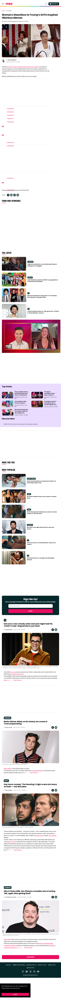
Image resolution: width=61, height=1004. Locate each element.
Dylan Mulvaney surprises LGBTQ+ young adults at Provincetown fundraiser (42, 280)
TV (28, 293)
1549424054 (10, 122)
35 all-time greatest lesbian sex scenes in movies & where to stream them (42, 512)
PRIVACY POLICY (42, 965)
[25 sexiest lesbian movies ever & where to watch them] (14, 496)
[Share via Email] (11, 195)
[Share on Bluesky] (17, 195)
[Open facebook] (23, 971)
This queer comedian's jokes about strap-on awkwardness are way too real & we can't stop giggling (51, 396)
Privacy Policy (6, 988)
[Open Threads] (30, 971)
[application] (31, 336)
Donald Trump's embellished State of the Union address (23, 67)
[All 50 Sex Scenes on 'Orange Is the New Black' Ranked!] (14, 557)
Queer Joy (30, 277)
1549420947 (10, 190)
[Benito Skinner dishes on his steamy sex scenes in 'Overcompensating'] (30, 747)
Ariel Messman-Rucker (10, 897)
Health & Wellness (31, 478)
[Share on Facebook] (8, 195)
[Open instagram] (34, 971)
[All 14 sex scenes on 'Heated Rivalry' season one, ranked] (14, 542)
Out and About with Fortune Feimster (20, 402)
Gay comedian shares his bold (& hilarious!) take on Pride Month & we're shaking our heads (21, 395)
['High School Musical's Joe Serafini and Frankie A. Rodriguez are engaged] (14, 264)
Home (3, 10)
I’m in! (30, 611)
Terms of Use (16, 988)
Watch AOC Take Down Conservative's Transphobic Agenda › (21, 424)
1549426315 (10, 178)
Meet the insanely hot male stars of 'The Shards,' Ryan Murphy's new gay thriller (42, 296)
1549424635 (10, 115)
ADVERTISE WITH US (31, 965)
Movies (29, 494)
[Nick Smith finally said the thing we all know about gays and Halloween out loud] (7, 412)
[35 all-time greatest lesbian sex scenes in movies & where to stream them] (14, 511)
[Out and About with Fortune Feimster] (7, 404)
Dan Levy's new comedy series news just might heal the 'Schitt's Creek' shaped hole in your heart (28, 625)
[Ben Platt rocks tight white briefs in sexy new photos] (14, 527)
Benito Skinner (8, 768)
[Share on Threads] (14, 195)
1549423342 (10, 112)
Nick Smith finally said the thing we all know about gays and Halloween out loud (21, 412)
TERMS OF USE (51, 965)
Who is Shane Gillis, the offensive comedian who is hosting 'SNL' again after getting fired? (29, 892)
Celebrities (30, 261)
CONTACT (8, 965)
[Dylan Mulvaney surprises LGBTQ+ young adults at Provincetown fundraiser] (14, 279)
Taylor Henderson (12, 59)
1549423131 (10, 118)
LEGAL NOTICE (30, 968)
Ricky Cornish (8, 727)
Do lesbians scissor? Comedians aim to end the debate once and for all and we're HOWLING (50, 405)
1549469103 (10, 142)
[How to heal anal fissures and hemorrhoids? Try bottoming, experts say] (14, 481)
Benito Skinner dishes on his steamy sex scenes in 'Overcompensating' (25, 722)
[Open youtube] (38, 971)
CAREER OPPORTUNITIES (18, 965)
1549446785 (10, 108)
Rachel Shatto (8, 629)
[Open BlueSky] (26, 971)
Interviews (7, 718)
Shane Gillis (7, 939)
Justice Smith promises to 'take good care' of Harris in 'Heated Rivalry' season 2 (43, 312)
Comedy (9, 10)
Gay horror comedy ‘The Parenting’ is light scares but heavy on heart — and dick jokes (30, 785)
